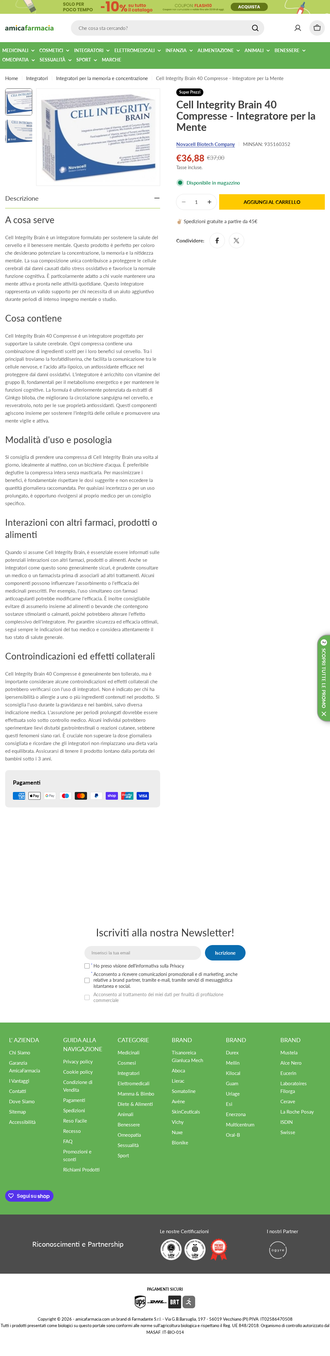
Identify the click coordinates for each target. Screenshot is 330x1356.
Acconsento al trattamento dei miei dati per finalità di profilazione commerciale (158, 997)
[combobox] (167, 28)
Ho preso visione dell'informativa (138, 966)
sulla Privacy (172, 966)
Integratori (37, 78)
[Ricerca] (255, 28)
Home (11, 78)
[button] (323, 678)
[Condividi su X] (236, 240)
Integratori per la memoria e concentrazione (102, 78)
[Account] (298, 28)
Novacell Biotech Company (205, 144)
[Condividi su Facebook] (217, 240)
